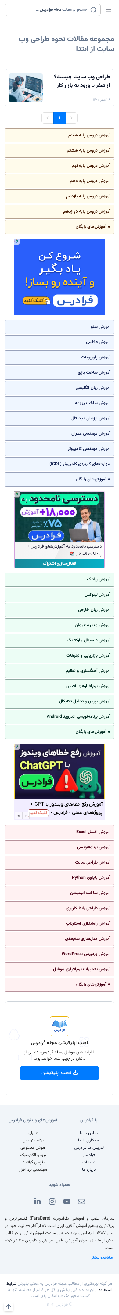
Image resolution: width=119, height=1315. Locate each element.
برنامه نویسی (33, 1140)
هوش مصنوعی (32, 1147)
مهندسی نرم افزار (33, 1169)
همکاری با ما (89, 1140)
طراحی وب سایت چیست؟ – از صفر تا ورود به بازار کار (79, 81)
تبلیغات (88, 1162)
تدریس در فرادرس (89, 1147)
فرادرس (89, 1155)
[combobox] (49, 9)
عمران (33, 1133)
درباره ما (89, 1169)
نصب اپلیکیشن (56, 1073)
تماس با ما (89, 1133)
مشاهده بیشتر (102, 1257)
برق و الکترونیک (33, 1155)
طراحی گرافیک (33, 1162)
